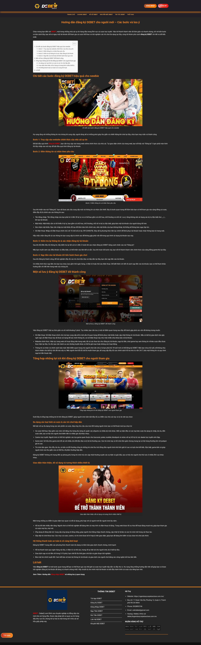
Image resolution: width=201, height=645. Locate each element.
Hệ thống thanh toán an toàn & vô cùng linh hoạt (53, 67)
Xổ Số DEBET (93, 14)
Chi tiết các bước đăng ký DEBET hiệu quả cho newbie (53, 46)
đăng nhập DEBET (57, 574)
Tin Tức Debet (120, 14)
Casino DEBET (82, 14)
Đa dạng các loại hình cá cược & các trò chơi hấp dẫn (54, 63)
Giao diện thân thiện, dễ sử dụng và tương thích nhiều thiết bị (56, 65)
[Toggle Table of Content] (73, 43)
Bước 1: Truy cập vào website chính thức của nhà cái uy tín (56, 49)
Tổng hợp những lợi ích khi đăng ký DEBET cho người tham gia (56, 61)
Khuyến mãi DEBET (106, 14)
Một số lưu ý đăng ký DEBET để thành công (49, 58)
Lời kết (38, 70)
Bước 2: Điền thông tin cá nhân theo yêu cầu (52, 51)
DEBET (35, 613)
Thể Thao (130, 14)
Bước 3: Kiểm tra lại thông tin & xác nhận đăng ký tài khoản (56, 53)
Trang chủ (71, 14)
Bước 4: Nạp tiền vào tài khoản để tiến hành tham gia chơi (56, 56)
